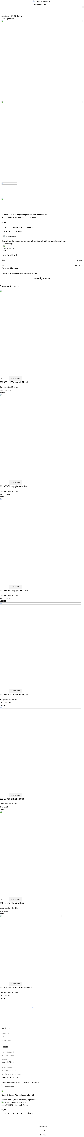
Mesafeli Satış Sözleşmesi (10, 1071)
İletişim (4, 1044)
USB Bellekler (16, 16)
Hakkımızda (5, 1033)
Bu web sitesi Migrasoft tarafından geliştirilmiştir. (19, 1100)
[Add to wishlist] (13, 979)
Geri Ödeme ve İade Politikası (11, 1074)
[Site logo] (42, 3)
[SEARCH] (83, 7)
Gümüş (79, 260)
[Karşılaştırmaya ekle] (2, 979)
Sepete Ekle (17, 228)
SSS (3, 1037)
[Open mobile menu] (2, 3)
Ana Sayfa (5, 16)
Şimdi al (30, 228)
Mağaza (4, 1059)
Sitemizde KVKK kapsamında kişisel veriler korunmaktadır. (20, 1082)
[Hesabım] (81, 3)
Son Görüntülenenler (8, 1052)
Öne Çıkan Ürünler (8, 1055)
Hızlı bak (8, 979)
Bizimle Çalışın (6, 1040)
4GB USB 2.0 (77, 266)
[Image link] (42, 1016)
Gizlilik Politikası (7, 1067)
